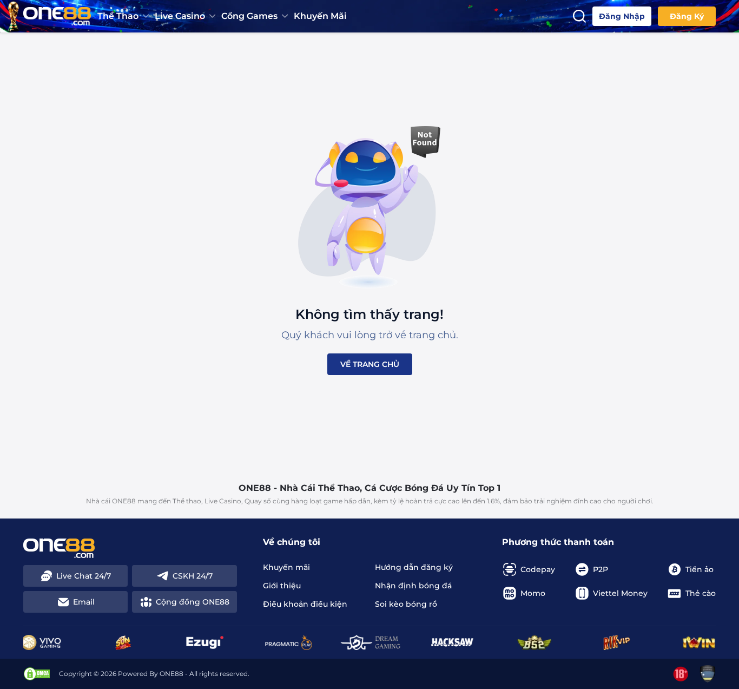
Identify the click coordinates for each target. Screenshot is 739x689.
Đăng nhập (622, 16)
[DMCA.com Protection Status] (36, 674)
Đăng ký (687, 16)
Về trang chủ (369, 364)
